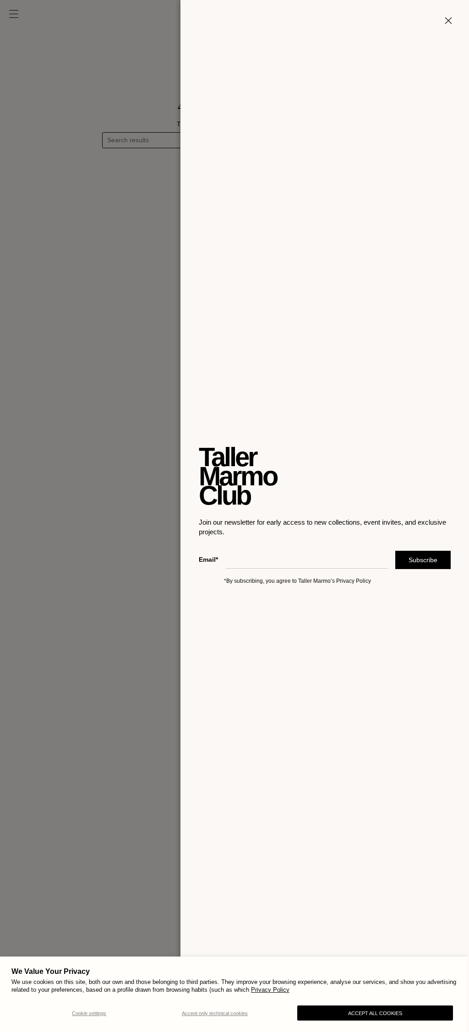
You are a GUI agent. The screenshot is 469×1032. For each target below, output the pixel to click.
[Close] (441, 20)
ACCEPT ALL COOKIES (375, 1013)
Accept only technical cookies (215, 1013)
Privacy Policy (270, 989)
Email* (201, 559)
